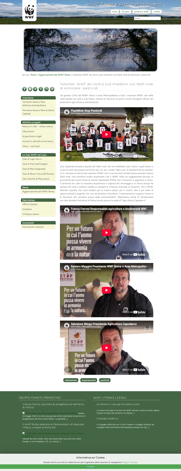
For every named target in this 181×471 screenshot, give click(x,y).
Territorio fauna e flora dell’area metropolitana (34, 103)
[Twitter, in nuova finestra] (35, 90)
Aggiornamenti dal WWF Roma (54, 74)
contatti (156, 11)
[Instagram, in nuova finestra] (30, 90)
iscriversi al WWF (141, 11)
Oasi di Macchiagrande (34, 168)
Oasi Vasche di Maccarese (35, 178)
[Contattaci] (52, 90)
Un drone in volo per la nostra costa (118, 404)
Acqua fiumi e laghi (32, 136)
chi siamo (126, 11)
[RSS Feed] (46, 90)
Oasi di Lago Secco (32, 158)
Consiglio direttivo (107, 418)
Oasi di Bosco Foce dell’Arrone (38, 173)
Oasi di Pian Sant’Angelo (35, 163)
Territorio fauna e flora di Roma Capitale (38, 112)
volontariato (71, 380)
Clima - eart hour (31, 146)
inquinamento (89, 380)
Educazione (28, 131)
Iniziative (27, 209)
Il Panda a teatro (30, 214)
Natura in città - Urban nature (37, 126)
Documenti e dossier (33, 226)
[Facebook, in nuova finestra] (24, 90)
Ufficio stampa (29, 204)
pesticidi (105, 380)
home (114, 11)
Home (33, 74)
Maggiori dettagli (130, 462)
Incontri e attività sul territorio (37, 141)
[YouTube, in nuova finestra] (40, 90)
